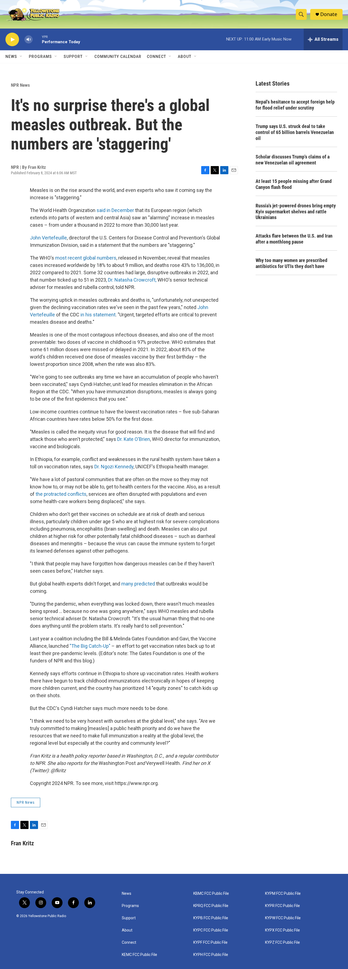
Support (73, 56)
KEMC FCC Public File (139, 955)
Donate (328, 14)
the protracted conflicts (61, 494)
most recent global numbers (85, 258)
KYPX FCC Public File (282, 930)
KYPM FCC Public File (283, 894)
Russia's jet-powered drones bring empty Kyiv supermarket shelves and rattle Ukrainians (296, 211)
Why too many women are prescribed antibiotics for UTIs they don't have (291, 263)
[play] (12, 39)
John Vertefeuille (48, 238)
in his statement (98, 314)
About (127, 930)
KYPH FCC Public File (210, 955)
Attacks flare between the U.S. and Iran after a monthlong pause (294, 239)
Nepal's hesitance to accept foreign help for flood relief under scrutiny (295, 105)
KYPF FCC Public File (210, 942)
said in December (115, 210)
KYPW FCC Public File (283, 918)
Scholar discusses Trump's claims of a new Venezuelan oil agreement (293, 160)
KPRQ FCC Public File (210, 906)
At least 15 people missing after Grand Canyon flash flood (294, 184)
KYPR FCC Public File (282, 906)
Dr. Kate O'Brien (133, 439)
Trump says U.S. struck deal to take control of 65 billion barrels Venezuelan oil (295, 132)
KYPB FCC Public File (210, 918)
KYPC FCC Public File (210, 930)
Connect (156, 56)
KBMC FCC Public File (211, 894)
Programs (40, 56)
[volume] (28, 39)
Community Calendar (117, 56)
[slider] (37, 39)
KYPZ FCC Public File (282, 942)
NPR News (20, 85)
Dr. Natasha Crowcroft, (132, 280)
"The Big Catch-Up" (90, 646)
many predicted (138, 584)
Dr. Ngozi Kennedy (113, 466)
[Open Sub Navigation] (21, 56)
